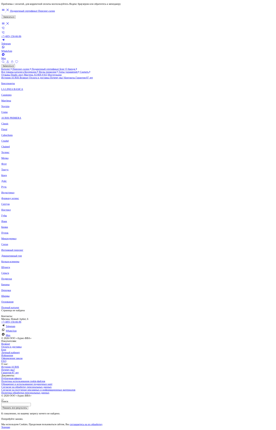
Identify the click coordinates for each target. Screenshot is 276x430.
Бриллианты (8, 83)
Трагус (5, 169)
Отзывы (6, 74)
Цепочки (6, 290)
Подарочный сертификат (24, 11)
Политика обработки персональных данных (25, 392)
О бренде (70, 69)
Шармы (5, 296)
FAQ (45, 74)
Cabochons (7, 135)
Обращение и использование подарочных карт (26, 384)
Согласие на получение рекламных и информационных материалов (38, 390)
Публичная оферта (11, 378)
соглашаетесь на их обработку (86, 424)
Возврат (24, 77)
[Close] (2, 399)
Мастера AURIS (33, 74)
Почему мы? (57, 77)
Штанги (5, 267)
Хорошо (5, 427)
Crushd (5, 141)
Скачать (84, 72)
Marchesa (6, 100)
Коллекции (30, 72)
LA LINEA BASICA (12, 89)
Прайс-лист (17, 74)
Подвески (6, 278)
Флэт (4, 163)
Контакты (70, 77)
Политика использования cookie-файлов (23, 381)
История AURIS (10, 77)
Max (8, 335)
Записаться (8, 17)
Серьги (5, 273)
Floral (4, 129)
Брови (4, 227)
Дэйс (4, 181)
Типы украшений (68, 72)
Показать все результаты (15, 408)
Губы (4, 215)
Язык (4, 221)
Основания (7, 301)
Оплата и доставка (39, 77)
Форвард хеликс (10, 198)
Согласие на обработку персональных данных (26, 387)
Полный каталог (10, 307)
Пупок (4, 232)
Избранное (7, 355)
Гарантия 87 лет (84, 77)
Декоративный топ (11, 255)
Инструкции (55, 74)
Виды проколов (48, 72)
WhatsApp (11, 330)
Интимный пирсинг (12, 250)
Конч (4, 175)
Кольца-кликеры (10, 261)
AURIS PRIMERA (11, 118)
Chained (5, 146)
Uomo (4, 112)
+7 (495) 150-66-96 (11, 322)
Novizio (5, 106)
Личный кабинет (10, 352)
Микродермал (8, 238)
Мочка (4, 158)
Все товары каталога (12, 72)
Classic (4, 123)
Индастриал (7, 192)
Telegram (10, 326)
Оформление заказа (12, 358)
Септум (5, 204)
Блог (62, 69)
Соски (4, 244)
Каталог (6, 69)
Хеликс (5, 152)
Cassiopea (6, 95)
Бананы (5, 284)
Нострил (6, 209)
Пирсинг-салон (46, 11)
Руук (4, 186)
